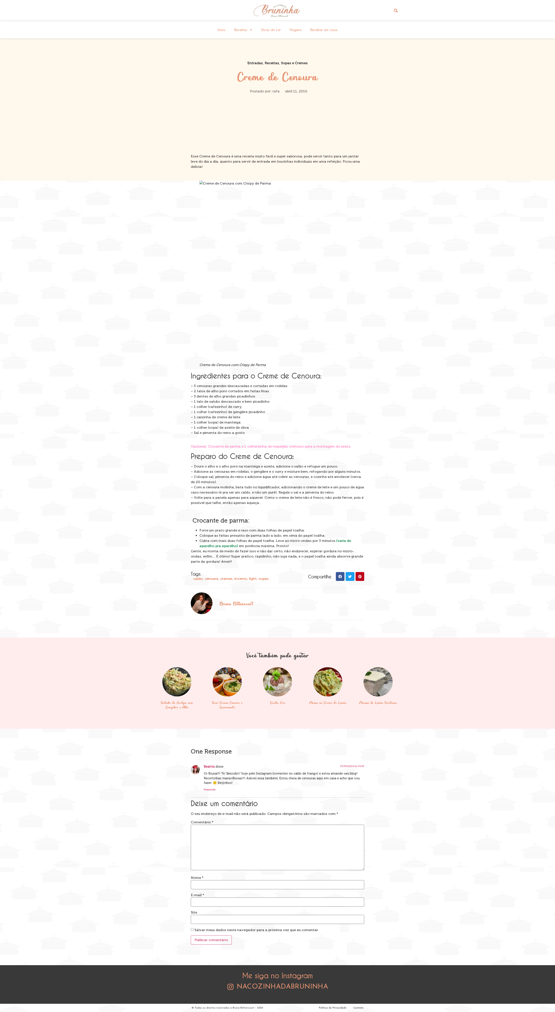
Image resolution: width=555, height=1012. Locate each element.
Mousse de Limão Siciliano (378, 703)
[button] (395, 10)
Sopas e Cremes (294, 63)
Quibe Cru (277, 703)
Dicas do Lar (271, 30)
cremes (226, 579)
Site (194, 912)
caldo (198, 579)
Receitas (240, 30)
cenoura (211, 579)
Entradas (255, 63)
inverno (240, 579)
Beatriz (209, 766)
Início (221, 30)
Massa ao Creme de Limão (327, 703)
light (253, 579)
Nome (197, 878)
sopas (264, 579)
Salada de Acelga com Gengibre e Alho (177, 705)
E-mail (197, 895)
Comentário (202, 822)
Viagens (295, 30)
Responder (210, 789)
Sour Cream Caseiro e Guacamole (227, 705)
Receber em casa (323, 30)
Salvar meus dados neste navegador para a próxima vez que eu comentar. (256, 930)
